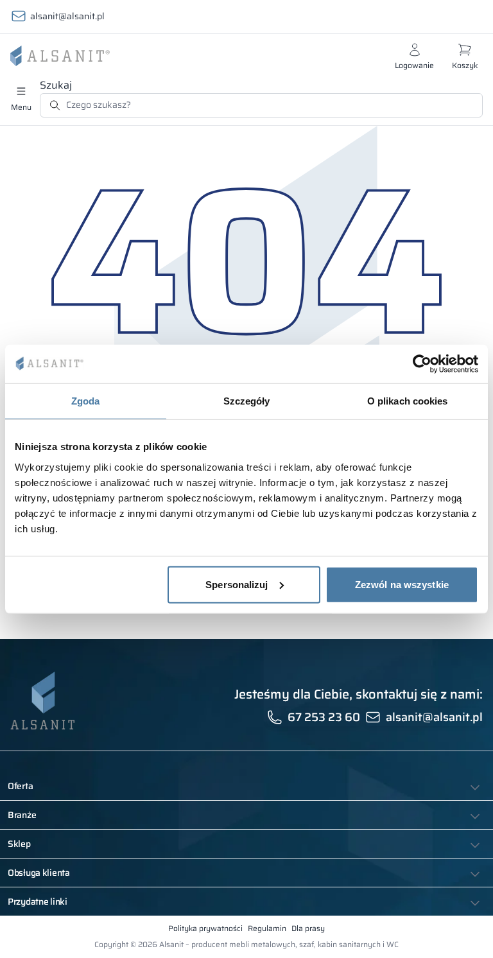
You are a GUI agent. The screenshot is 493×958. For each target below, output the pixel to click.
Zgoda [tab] (85, 401)
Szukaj (56, 85)
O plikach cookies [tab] (407, 401)
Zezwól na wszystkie (402, 584)
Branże (22, 814)
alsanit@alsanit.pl (67, 16)
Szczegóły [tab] (246, 401)
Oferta (20, 785)
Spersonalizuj (236, 584)
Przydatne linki (37, 901)
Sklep (19, 843)
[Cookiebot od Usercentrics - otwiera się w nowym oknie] (422, 364)
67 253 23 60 (324, 717)
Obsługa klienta (39, 872)
